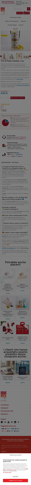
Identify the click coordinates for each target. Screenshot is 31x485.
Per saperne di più (7, 472)
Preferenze (15, 476)
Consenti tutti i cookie (15, 480)
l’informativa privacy (11, 470)
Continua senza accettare (15, 455)
